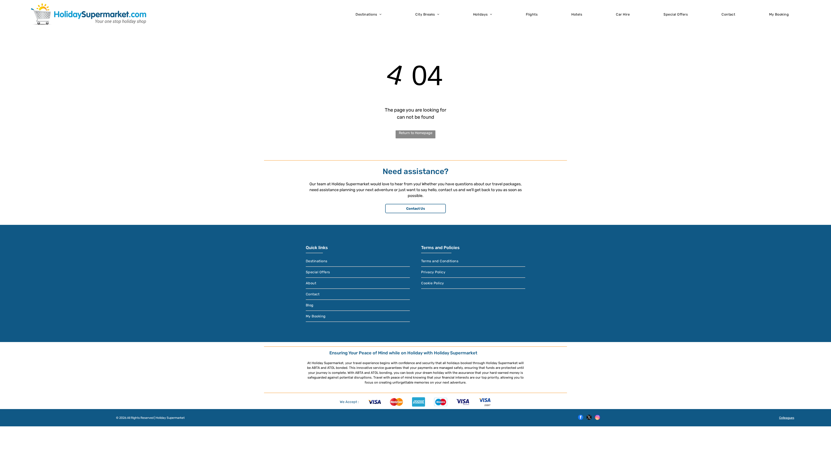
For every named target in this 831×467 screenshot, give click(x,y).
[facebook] (580, 418)
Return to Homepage (415, 133)
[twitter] (589, 418)
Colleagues (786, 418)
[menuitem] (368, 14)
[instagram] (597, 418)
